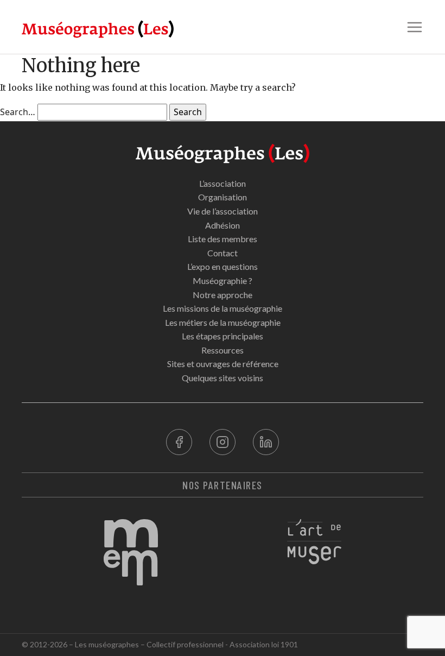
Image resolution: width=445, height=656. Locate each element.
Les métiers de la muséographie (223, 322)
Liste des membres (222, 239)
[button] (414, 27)
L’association (222, 183)
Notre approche (222, 294)
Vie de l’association (222, 211)
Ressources (222, 350)
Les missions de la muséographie (222, 308)
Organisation (222, 197)
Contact (222, 253)
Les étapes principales (222, 336)
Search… (17, 112)
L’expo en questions (222, 266)
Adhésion (222, 225)
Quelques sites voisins (222, 378)
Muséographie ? (222, 280)
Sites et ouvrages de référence (222, 363)
